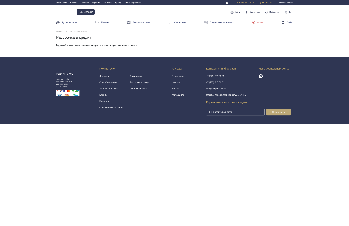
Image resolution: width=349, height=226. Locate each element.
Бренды (118, 2)
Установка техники (108, 89)
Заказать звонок (286, 2)
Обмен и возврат (138, 89)
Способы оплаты (108, 82)
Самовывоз (136, 76)
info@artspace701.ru (216, 89)
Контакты (108, 2)
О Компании (178, 76)
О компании (61, 2)
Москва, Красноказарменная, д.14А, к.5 (226, 95)
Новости (74, 2)
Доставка (85, 2)
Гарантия (96, 2)
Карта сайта (178, 95)
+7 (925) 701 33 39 (245, 2)
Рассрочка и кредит (140, 82)
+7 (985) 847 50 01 (266, 2)
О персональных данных (111, 107)
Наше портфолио (133, 2)
